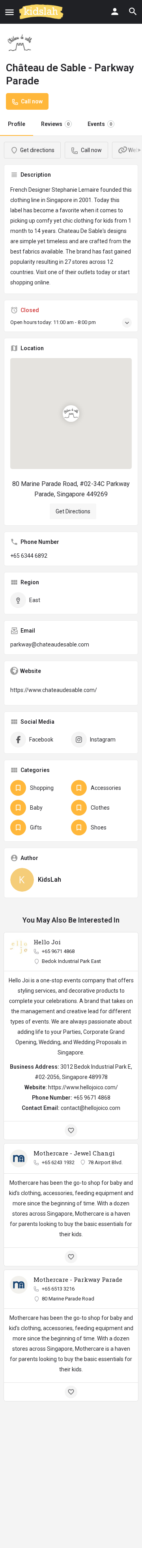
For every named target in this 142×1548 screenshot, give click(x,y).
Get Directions (73, 511)
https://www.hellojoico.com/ (83, 1087)
